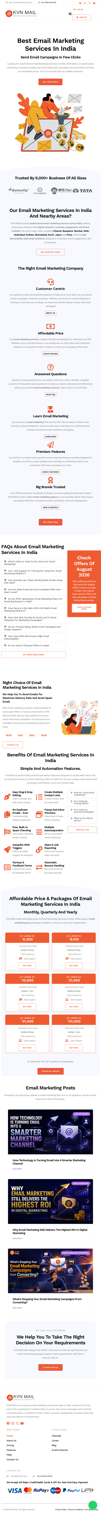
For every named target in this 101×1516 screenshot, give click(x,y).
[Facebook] (80, 3)
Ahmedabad (41, 234)
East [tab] (20, 735)
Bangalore (68, 231)
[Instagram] (85, 3)
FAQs (9, 1454)
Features (11, 1450)
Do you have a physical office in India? (28, 645)
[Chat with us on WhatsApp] (93, 1505)
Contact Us (12, 1459)
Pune (69, 234)
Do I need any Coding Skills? (81, 802)
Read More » (18, 1169)
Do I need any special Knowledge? (84, 810)
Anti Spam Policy (91, 1510)
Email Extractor (60, 1450)
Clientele (56, 1435)
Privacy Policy (61, 1510)
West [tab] (31, 735)
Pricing (10, 1445)
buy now (27, 966)
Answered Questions (50, 374)
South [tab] (44, 735)
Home (10, 1435)
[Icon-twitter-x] (89, 3)
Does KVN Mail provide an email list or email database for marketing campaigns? (30, 618)
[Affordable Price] (50, 326)
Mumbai (78, 231)
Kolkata (30, 234)
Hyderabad (19, 234)
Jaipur (58, 234)
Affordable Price (50, 333)
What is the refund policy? (83, 819)
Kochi (51, 234)
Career (55, 1440)
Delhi (86, 231)
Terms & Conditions (76, 1510)
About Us (11, 1440)
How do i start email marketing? (84, 793)
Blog (54, 1445)
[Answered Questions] (50, 367)
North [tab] (9, 735)
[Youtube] (94, 3)
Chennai (57, 231)
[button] (70, 13)
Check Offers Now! (84, 608)
